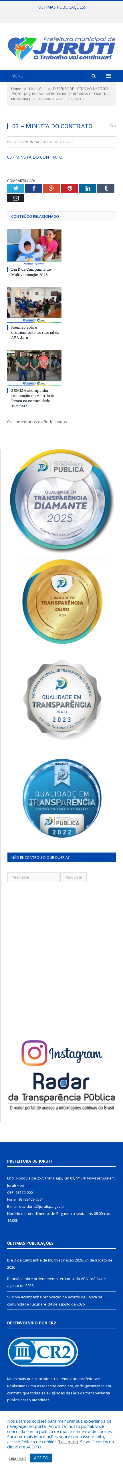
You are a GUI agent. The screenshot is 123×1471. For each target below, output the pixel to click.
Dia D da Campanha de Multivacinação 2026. (31, 272)
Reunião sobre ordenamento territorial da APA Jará (60, 13)
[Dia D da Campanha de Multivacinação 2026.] (34, 247)
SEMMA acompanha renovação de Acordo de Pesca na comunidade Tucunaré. (33, 398)
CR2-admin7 (24, 141)
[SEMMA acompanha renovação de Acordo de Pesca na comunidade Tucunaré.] (34, 368)
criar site (42, 1378)
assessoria (46, 1385)
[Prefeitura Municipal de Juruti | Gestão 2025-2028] (61, 47)
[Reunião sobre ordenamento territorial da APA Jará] (34, 305)
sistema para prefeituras (77, 1378)
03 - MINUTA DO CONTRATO (34, 157)
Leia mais (68, 1441)
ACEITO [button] (41, 1457)
